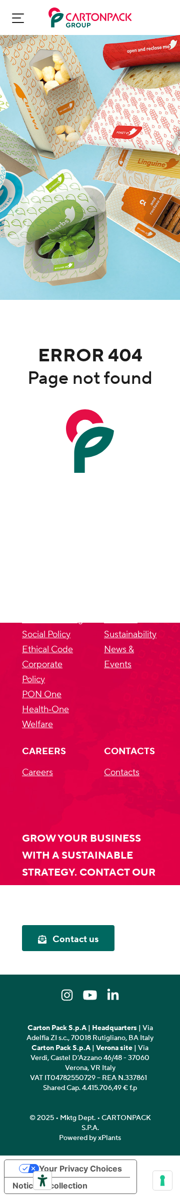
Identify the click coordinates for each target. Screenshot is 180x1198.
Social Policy (46, 634)
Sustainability (130, 634)
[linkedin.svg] (113, 995)
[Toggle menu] (18, 17)
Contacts (122, 772)
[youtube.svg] (90, 995)
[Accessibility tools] (42, 1180)
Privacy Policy (49, 589)
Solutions (122, 604)
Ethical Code (47, 649)
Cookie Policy (48, 604)
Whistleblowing (52, 619)
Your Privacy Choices (80, 1169)
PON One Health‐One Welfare (45, 709)
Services (121, 619)
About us (122, 589)
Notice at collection (50, 1186)
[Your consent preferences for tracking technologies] (162, 1180)
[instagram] (67, 995)
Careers (37, 772)
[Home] (90, 17)
